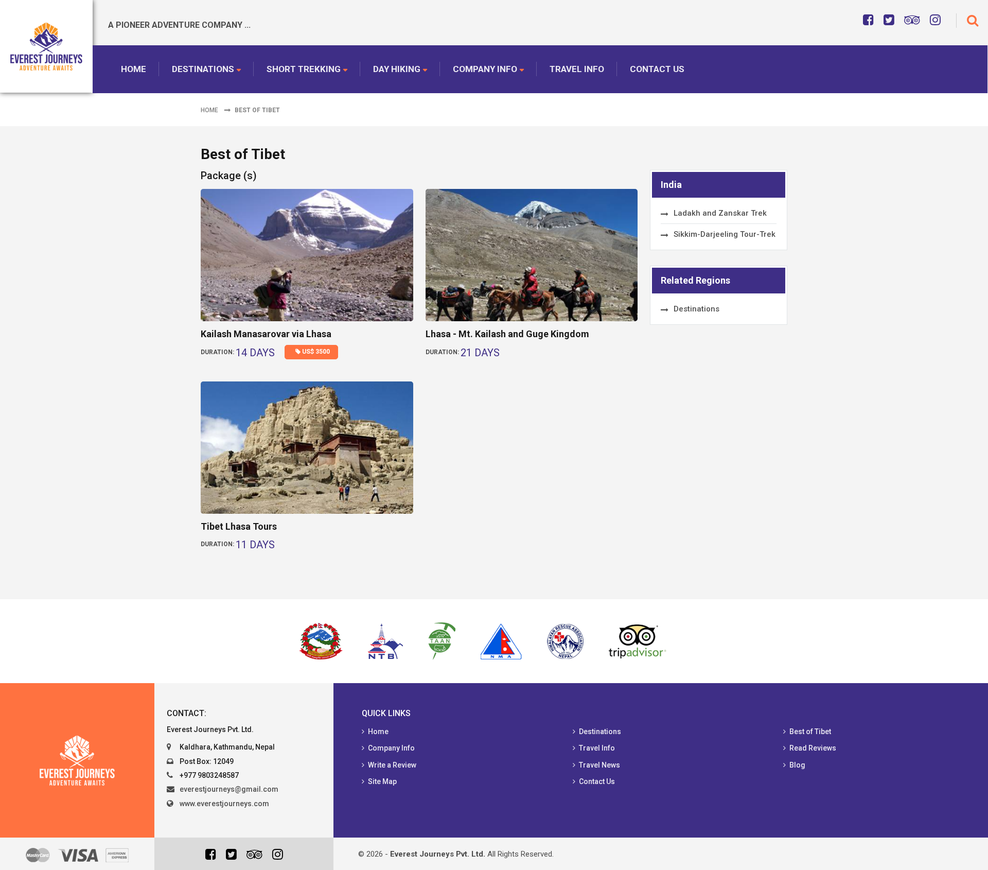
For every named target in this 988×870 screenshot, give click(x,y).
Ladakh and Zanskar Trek (720, 213)
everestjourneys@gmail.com (229, 789)
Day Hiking (396, 69)
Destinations (203, 69)
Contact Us (657, 69)
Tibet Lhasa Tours (239, 526)
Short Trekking (304, 69)
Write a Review (392, 765)
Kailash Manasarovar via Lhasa (266, 333)
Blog (797, 765)
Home (133, 69)
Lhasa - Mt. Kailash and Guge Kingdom (507, 333)
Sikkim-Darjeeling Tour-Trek (724, 234)
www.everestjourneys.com (224, 803)
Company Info (485, 69)
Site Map (382, 781)
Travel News (599, 765)
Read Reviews (812, 748)
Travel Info (577, 69)
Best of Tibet (810, 731)
